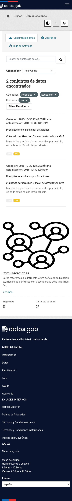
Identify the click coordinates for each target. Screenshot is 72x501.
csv (16, 154)
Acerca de (50, 37)
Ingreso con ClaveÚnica (15, 437)
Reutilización (9, 370)
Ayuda (5, 385)
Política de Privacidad (14, 414)
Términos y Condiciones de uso (19, 422)
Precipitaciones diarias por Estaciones (27, 129)
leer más (7, 292)
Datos (5, 362)
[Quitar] (34, 95)
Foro (4, 378)
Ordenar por (13, 70)
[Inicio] (8, 16)
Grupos (18, 16)
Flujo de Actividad (22, 46)
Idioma (6, 478)
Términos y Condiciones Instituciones (22, 430)
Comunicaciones (36, 16)
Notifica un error (11, 406)
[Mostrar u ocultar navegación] (67, 5)
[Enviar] (61, 59)
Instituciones (9, 354)
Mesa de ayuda (10, 451)
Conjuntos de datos (24, 37)
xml (9, 154)
